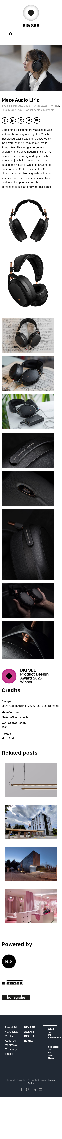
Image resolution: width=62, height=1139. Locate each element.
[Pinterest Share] (29, 120)
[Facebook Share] (5, 120)
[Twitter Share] (21, 120)
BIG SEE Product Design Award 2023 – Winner (30, 105)
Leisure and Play (12, 110)
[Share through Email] (37, 120)
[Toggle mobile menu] (53, 34)
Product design (32, 110)
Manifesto (11, 1045)
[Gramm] (31, 780)
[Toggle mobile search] (10, 34)
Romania (48, 110)
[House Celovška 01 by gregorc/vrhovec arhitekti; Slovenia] (31, 864)
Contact (9, 1036)
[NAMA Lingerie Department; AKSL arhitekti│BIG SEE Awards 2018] (31, 906)
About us (10, 1040)
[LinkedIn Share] (13, 120)
